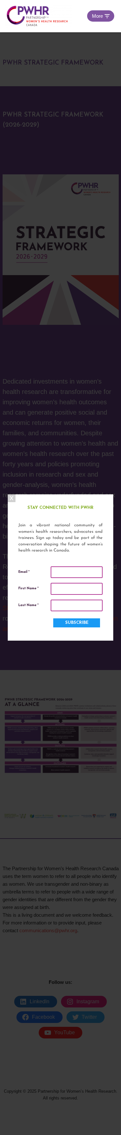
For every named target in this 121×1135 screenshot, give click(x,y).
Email (23, 572)
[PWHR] (38, 16)
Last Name (28, 605)
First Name (28, 588)
